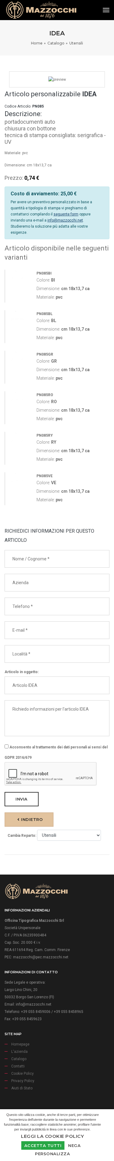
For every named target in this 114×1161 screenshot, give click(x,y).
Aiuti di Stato (22, 1088)
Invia (22, 799)
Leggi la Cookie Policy (52, 1136)
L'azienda (19, 1051)
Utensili (76, 43)
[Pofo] (41, 10)
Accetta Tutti (43, 1145)
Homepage (20, 1044)
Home (37, 43)
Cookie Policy (22, 1073)
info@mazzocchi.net (65, 220)
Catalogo (55, 43)
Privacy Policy (22, 1081)
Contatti (18, 1066)
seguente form (66, 214)
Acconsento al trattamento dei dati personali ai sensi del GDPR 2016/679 (56, 752)
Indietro (31, 819)
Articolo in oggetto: (22, 672)
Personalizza (52, 1153)
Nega (74, 1145)
